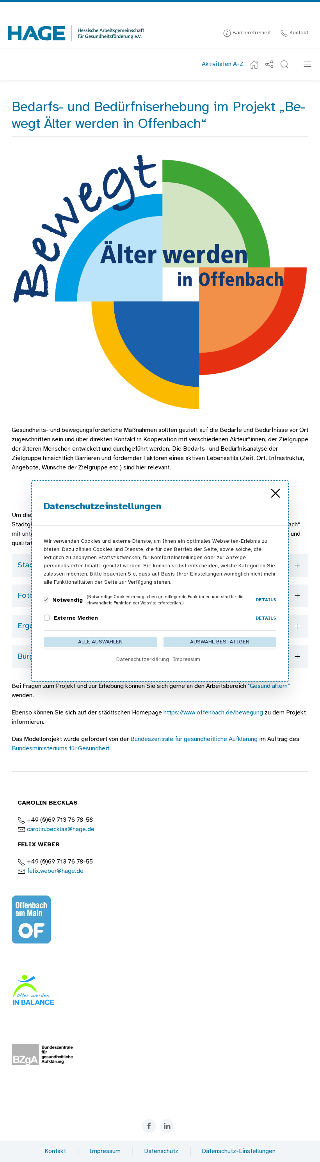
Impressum (105, 1151)
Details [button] (266, 600)
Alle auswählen (100, 642)
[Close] (275, 493)
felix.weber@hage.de (55, 871)
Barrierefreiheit (251, 33)
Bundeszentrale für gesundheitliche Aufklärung (194, 739)
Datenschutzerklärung (142, 660)
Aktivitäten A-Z (223, 64)
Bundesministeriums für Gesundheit (60, 748)
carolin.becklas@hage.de (60, 829)
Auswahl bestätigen (219, 642)
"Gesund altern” (269, 686)
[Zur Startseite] (76, 33)
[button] (284, 64)
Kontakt (298, 33)
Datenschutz (161, 1151)
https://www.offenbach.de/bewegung (213, 712)
